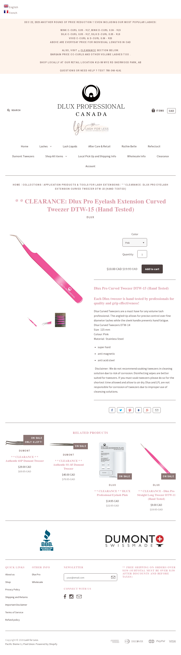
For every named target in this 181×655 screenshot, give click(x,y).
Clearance (163, 156)
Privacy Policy (12, 589)
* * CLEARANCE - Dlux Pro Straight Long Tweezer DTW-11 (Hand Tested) (156, 495)
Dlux (90, 217)
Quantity (127, 254)
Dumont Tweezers (23, 156)
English (13, 7)
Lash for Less (31, 640)
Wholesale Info (136, 156)
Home (24, 146)
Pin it (130, 410)
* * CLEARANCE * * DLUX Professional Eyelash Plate (112, 493)
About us (10, 574)
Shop (8, 582)
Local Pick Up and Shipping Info (97, 156)
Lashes (43, 146)
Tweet (120, 410)
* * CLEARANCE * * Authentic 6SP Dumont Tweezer (24, 459)
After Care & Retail (99, 146)
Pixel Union (29, 644)
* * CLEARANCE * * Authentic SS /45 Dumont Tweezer (68, 464)
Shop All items (54, 156)
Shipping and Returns (16, 597)
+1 (147, 410)
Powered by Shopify (46, 644)
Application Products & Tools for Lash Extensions (81, 184)
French (13, 13)
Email (157, 410)
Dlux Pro (36, 574)
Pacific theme (12, 644)
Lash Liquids (70, 146)
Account (90, 166)
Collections (32, 184)
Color (135, 234)
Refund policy (12, 619)
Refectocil (154, 146)
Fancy (138, 410)
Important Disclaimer (16, 604)
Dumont (24, 450)
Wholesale (37, 582)
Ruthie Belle (129, 146)
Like (112, 410)
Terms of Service (14, 612)
